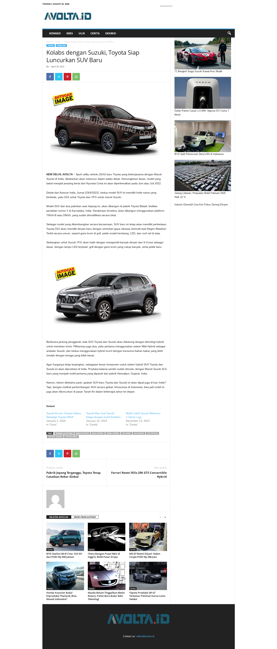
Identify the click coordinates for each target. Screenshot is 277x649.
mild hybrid (97, 433)
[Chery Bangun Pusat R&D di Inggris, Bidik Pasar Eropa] (106, 537)
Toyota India (71, 436)
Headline (61, 45)
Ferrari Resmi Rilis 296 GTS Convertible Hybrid (139, 474)
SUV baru (126, 433)
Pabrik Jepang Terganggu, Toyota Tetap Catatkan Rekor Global (73, 474)
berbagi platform (64, 433)
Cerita (95, 33)
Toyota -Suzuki (55, 436)
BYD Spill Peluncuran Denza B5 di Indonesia (198, 154)
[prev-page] (160, 517)
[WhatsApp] (76, 76)
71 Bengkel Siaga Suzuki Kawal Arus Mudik (198, 71)
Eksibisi (110, 33)
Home (49, 41)
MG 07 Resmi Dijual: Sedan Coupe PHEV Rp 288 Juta (144, 555)
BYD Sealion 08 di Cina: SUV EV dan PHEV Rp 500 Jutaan (64, 555)
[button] (229, 33)
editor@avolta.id (145, 636)
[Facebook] (50, 76)
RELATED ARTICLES (58, 517)
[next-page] (165, 517)
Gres (69, 33)
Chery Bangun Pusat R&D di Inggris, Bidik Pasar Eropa (104, 555)
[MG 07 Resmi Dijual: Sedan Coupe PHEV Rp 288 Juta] (148, 537)
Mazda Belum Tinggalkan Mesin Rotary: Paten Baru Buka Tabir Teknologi (106, 596)
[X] (59, 76)
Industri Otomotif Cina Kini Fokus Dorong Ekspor (201, 204)
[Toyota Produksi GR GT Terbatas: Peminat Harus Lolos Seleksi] (148, 576)
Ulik (82, 33)
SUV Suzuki (139, 433)
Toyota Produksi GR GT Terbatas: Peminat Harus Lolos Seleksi (147, 596)
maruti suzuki (82, 433)
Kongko (55, 33)
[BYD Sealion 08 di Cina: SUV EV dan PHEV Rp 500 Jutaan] (65, 537)
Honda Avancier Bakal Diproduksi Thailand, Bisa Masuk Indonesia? (61, 596)
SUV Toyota (152, 433)
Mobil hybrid (113, 433)
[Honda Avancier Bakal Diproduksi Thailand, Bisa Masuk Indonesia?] (65, 576)
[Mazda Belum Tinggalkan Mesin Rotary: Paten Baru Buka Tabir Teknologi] (106, 576)
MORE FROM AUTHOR (85, 517)
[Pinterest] (67, 76)
